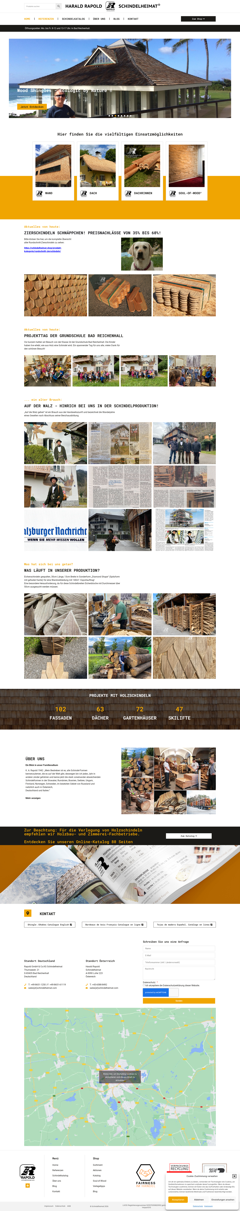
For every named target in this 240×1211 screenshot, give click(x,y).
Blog (116, 18)
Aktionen (97, 1170)
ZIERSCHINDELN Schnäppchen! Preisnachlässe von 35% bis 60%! (92, 232)
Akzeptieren (178, 1199)
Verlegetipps (99, 1186)
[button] (234, 1176)
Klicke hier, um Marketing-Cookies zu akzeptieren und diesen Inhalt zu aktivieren (120, 1077)
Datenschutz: (149, 982)
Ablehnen (199, 1199)
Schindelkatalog (73, 18)
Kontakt (133, 18)
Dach (93, 193)
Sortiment (97, 1165)
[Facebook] (28, 1185)
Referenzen (46, 18)
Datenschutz (198, 1206)
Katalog (97, 1175)
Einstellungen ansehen (223, 1199)
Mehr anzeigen (33, 798)
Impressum (208, 1206)
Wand (48, 193)
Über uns (99, 18)
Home (27, 18)
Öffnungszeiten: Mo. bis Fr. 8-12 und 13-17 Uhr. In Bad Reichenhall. (57, 28)
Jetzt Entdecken (32, 106)
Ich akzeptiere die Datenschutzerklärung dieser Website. (172, 985)
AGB (69, 1206)
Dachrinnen (143, 193)
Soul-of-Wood (190, 193)
